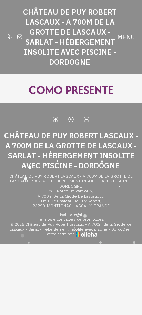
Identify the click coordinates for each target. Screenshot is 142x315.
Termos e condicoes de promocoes (71, 219)
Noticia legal (71, 214)
